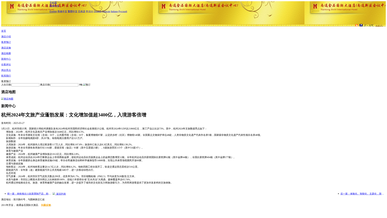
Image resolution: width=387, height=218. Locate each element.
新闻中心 (6, 59)
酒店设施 (6, 47)
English (53, 11)
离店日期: (45, 84)
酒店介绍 (6, 36)
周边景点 (6, 70)
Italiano (114, 11)
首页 (3, 31)
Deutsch (98, 11)
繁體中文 (72, 11)
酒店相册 (6, 53)
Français (106, 11)
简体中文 (54, 6)
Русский (123, 11)
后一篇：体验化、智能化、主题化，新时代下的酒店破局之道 (363, 193)
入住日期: (6, 84)
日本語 (81, 11)
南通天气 (379, 26)
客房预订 (6, 42)
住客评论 (6, 64)
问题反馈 (46, 205)
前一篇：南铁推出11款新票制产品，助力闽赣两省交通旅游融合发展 (30, 193)
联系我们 (6, 75)
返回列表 (60, 194)
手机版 (53, 2)
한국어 (89, 11)
